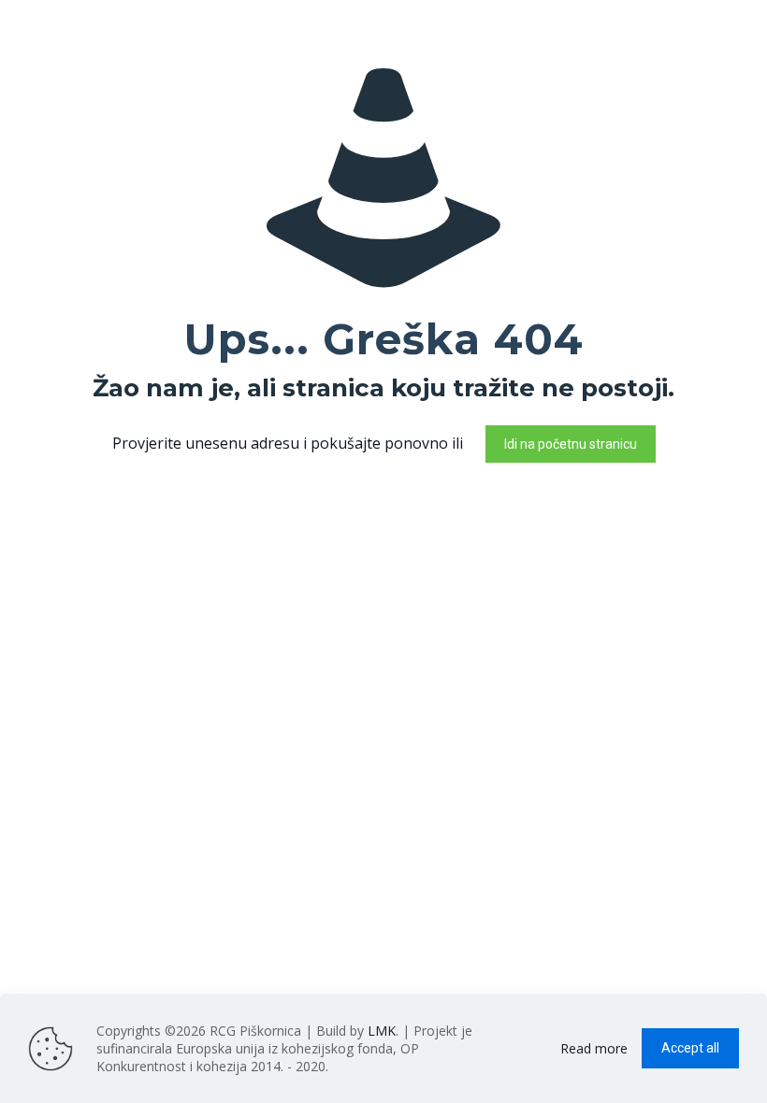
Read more (594, 1048)
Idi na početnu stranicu (570, 444)
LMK (382, 1030)
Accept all (690, 1047)
